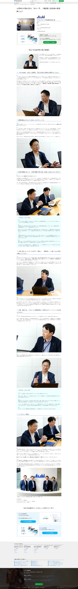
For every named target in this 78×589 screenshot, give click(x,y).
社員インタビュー (37, 580)
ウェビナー (15, 552)
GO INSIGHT (22, 4)
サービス (18, 4)
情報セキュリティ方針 (31, 587)
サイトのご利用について (18, 587)
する (50, 42)
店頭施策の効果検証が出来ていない (37, 565)
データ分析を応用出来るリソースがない (55, 565)
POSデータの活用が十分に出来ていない (54, 561)
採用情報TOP (26, 580)
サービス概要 (16, 548)
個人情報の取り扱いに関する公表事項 (40, 587)
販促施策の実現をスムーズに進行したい (21, 562)
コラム (15, 551)
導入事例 (25, 4)
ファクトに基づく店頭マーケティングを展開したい (22, 561)
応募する (49, 580)
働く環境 (42, 580)
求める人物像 (31, 580)
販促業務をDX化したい (35, 561)
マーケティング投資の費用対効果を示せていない (56, 562)
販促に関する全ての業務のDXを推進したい (21, 565)
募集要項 (45, 580)
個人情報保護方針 (24, 587)
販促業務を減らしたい (35, 562)
